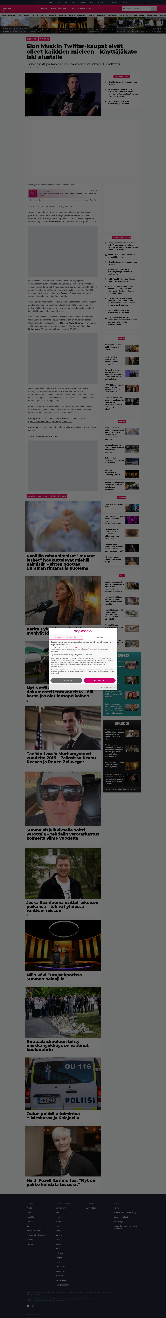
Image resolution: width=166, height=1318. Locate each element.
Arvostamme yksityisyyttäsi (66, 637)
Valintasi (100, 637)
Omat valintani (66, 680)
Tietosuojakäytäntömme (107, 687)
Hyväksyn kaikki (100, 680)
